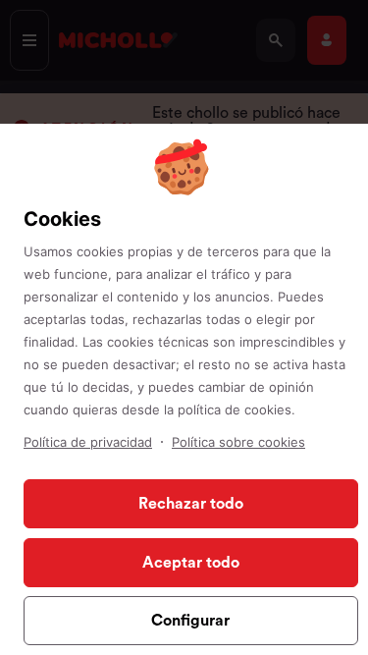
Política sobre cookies (238, 442)
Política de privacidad (88, 442)
